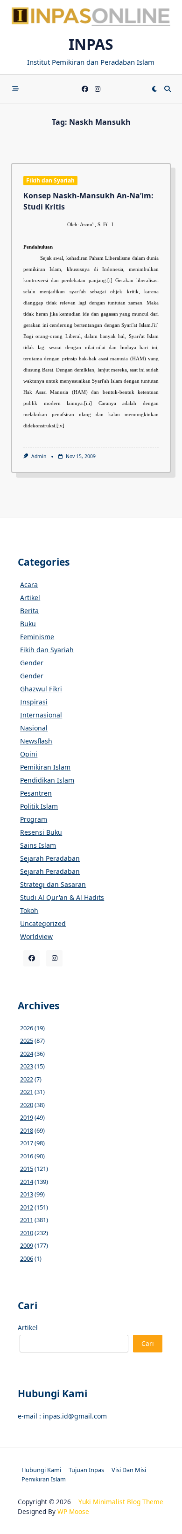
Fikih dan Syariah (50, 180)
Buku (28, 623)
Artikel (30, 597)
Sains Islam (38, 845)
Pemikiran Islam (45, 767)
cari (147, 1343)
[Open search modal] (167, 89)
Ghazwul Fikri (41, 688)
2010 (26, 1233)
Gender (31, 662)
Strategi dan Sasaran (53, 884)
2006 (26, 1258)
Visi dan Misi (129, 1470)
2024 (26, 1053)
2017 (26, 1143)
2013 (26, 1194)
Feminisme (37, 636)
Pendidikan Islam (47, 780)
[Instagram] (97, 89)
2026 (26, 1028)
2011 (26, 1220)
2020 (26, 1105)
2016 (26, 1156)
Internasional (41, 714)
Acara (29, 584)
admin (38, 456)
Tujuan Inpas (86, 1470)
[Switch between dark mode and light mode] (154, 89)
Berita (29, 610)
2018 (26, 1130)
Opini (28, 754)
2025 (26, 1040)
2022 (26, 1079)
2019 (26, 1117)
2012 (26, 1207)
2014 (26, 1181)
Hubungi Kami (41, 1470)
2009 (26, 1245)
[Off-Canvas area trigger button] (15, 89)
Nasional (34, 727)
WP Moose (73, 1511)
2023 (26, 1066)
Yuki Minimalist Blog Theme (120, 1501)
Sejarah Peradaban (50, 858)
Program (33, 819)
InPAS (91, 44)
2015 (26, 1168)
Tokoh (29, 910)
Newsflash (36, 741)
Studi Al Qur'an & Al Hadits (62, 897)
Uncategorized (43, 923)
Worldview (36, 936)
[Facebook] (85, 89)
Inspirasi (34, 701)
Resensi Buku (41, 832)
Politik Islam (39, 806)
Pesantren (36, 793)
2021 (26, 1092)
